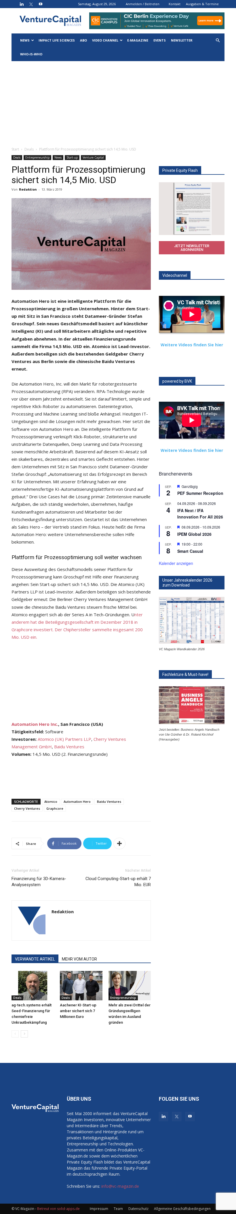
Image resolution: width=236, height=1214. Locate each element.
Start (15, 149)
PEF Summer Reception (200, 493)
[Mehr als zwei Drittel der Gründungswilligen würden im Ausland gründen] (130, 985)
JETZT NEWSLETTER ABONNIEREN (191, 248)
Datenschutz (138, 1208)
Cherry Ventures (27, 808)
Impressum (99, 1208)
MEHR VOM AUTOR (79, 959)
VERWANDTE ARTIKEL (35, 959)
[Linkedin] (21, 4)
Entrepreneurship (37, 157)
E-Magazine (137, 40)
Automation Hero (77, 801)
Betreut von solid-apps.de (58, 1208)
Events (159, 40)
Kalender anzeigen (176, 563)
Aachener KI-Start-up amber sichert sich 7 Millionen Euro (78, 1011)
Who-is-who (31, 54)
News (25, 40)
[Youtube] (40, 4)
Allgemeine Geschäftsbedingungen (182, 1208)
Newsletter (182, 40)
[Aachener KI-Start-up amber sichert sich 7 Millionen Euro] (81, 985)
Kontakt (174, 4)
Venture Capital (93, 157)
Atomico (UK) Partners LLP (64, 739)
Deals (29, 149)
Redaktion (28, 189)
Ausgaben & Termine (202, 4)
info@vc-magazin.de (120, 1186)
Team (118, 1208)
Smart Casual (190, 551)
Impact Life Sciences (57, 40)
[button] (217, 40)
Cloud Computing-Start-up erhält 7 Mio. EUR (118, 881)
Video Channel (105, 40)
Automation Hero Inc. (35, 724)
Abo (83, 40)
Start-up (72, 157)
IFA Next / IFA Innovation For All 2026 (200, 514)
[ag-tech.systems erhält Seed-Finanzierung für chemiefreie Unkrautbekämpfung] (33, 985)
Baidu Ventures (69, 746)
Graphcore (54, 808)
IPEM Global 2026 (194, 534)
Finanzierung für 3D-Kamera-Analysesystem (39, 881)
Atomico (50, 801)
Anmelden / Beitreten (142, 4)
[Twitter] (31, 4)
